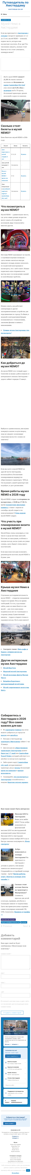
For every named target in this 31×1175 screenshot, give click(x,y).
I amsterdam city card (11, 1050)
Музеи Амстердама (9, 919)
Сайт (2, 992)
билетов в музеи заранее (18, 782)
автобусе (14, 735)
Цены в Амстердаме (15, 1159)
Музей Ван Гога (15, 1146)
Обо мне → (8, 1044)
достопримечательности (11, 922)
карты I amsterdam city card (5, 196)
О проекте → (15, 1136)
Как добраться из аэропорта (15, 1161)
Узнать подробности (12, 1056)
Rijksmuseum (15, 1148)
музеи (24, 922)
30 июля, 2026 (6, 20)
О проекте (7, 1101)
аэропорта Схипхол (13, 730)
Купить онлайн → (9, 1123)
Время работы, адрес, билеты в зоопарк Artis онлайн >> (13, 876)
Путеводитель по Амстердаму (16, 4)
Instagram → (15, 1044)
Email (3, 982)
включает (7, 90)
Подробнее (15, 1173)
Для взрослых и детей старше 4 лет (6, 154)
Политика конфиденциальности (16, 1101)
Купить (23, 154)
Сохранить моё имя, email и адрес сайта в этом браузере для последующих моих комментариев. (15, 1004)
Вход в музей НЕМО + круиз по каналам (5, 175)
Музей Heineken (15, 1151)
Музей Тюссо (15, 1149)
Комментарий (6, 954)
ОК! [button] (28, 1170)
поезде (4, 735)
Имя (3, 973)
